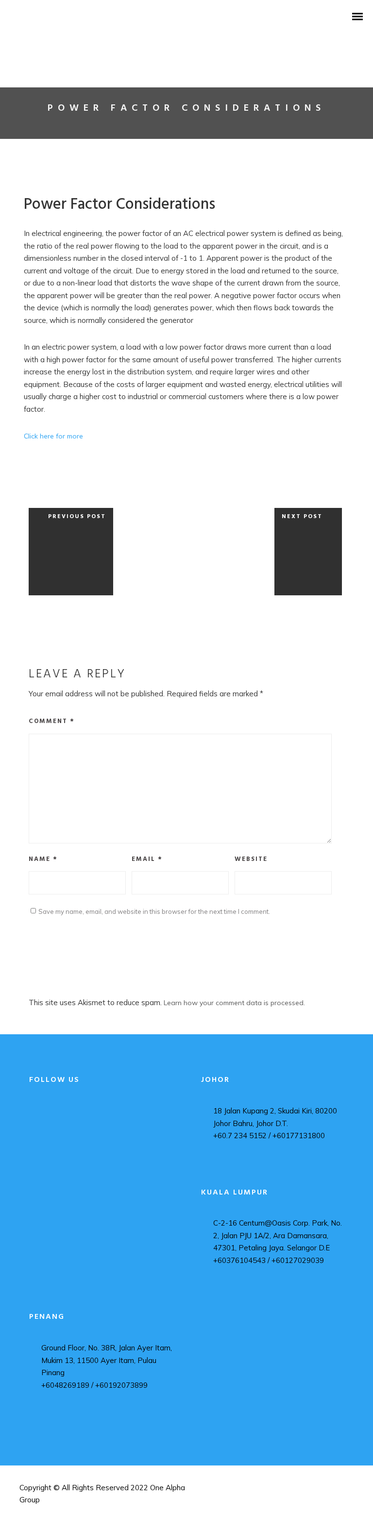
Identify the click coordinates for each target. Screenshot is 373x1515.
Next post (302, 517)
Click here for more (53, 436)
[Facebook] (49, 1114)
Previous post (77, 517)
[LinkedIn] (49, 1132)
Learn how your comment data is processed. (234, 1002)
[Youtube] (49, 1150)
